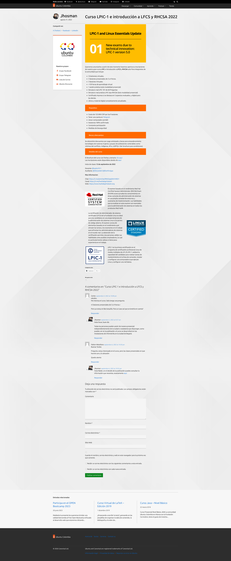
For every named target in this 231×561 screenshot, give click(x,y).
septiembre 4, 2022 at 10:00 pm (106, 296)
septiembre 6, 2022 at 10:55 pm (111, 368)
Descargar (125, 6)
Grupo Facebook (65, 71)
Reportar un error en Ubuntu (126, 553)
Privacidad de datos (107, 553)
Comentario (89, 396)
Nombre (88, 423)
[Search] (177, 1)
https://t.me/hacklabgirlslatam (101, 181)
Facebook (66, 30)
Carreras (103, 536)
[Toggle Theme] (174, 1)
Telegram (106, 117)
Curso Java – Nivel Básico (153, 503)
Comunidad (138, 6)
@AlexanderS (98, 171)
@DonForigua (108, 171)
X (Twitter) (57, 30)
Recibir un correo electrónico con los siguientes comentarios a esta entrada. (114, 463)
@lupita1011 (96, 168)
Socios (96, 536)
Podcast (161, 6)
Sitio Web (88, 442)
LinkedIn (75, 30)
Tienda (171, 6)
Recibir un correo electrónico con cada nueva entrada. (106, 469)
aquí (119, 160)
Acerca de (88, 536)
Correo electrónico (92, 433)
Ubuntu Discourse (65, 84)
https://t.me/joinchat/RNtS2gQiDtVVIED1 (104, 179)
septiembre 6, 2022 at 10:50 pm (114, 344)
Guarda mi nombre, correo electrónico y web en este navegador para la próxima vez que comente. (115, 456)
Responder (95, 313)
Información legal (91, 553)
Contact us (112, 536)
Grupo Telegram (65, 75)
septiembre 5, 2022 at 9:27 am (111, 320)
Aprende (150, 6)
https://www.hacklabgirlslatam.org (102, 184)
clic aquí (119, 158)
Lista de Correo (64, 80)
